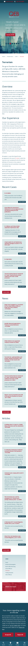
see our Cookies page (15, 625)
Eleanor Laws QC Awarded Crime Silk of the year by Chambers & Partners (14, 396)
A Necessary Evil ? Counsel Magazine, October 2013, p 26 (14, 522)
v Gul (17, 158)
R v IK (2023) (8, 193)
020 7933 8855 (20, 1)
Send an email (9, 1)
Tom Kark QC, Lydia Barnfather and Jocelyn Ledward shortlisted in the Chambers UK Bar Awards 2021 (13, 359)
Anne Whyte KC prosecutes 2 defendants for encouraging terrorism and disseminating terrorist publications (14, 209)
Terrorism (22, 56)
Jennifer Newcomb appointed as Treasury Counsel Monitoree (12, 325)
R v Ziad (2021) (8, 259)
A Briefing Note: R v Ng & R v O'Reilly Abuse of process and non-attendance (14, 426)
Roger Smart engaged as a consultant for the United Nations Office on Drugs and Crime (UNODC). (14, 307)
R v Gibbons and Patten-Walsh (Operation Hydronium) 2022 (12, 226)
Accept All (8, 635)
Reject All (20, 635)
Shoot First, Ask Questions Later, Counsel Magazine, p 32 (13, 536)
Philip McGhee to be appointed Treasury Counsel (12, 341)
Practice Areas (10, 56)
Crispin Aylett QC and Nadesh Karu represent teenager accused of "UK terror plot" (13, 243)
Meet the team (10, 587)
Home (3, 56)
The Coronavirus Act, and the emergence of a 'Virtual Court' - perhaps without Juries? (13, 498)
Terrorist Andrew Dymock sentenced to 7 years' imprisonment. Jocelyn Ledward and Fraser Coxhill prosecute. (14, 276)
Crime (16, 56)
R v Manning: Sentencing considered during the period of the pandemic (13, 451)
